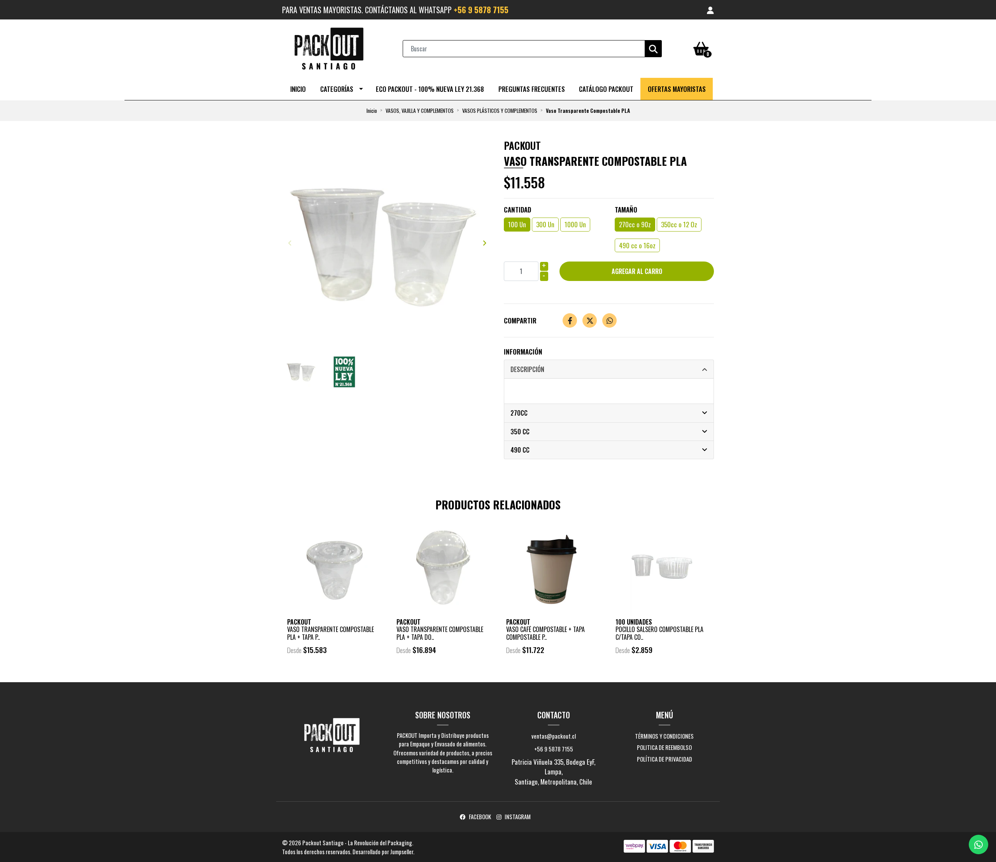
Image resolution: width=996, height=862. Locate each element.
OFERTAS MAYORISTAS (677, 89)
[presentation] (290, 242)
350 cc (520, 431)
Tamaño (626, 209)
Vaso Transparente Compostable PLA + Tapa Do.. (439, 633)
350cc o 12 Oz (679, 224)
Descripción (527, 369)
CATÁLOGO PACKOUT (606, 89)
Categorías (336, 89)
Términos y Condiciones (664, 736)
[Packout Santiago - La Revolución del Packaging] (328, 48)
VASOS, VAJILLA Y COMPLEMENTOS (420, 110)
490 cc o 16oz (637, 245)
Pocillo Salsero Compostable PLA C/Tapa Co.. (659, 633)
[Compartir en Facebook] (570, 320)
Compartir (520, 320)
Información (523, 351)
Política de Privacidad (664, 759)
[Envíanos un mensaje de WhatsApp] (978, 844)
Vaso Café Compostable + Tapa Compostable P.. (545, 633)
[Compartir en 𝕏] (589, 320)
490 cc (520, 450)
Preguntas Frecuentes (531, 89)
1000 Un (575, 224)
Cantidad (517, 209)
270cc (519, 413)
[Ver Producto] (334, 671)
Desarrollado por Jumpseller (382, 851)
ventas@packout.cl (553, 736)
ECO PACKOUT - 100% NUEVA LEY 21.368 (430, 89)
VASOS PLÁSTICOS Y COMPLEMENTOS (499, 110)
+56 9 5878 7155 (481, 10)
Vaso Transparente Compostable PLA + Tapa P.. (330, 633)
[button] (710, 10)
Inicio (298, 89)
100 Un (517, 224)
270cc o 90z (635, 224)
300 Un (545, 224)
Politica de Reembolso (664, 747)
